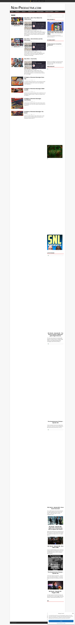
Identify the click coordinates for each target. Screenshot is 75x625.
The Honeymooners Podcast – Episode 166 (55, 422)
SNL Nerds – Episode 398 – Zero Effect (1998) (55, 546)
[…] (30, 83)
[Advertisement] (55, 609)
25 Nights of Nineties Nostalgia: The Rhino (33, 112)
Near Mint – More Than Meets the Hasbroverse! (33, 18)
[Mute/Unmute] (36, 26)
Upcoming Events (51, 40)
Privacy (64, 623)
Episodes (17, 11)
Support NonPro (40, 11)
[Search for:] (55, 16)
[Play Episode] (34, 26)
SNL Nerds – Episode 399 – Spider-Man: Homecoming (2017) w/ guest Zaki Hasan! (55, 528)
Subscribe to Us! (31, 11)
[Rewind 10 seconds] (37, 26)
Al (32, 80)
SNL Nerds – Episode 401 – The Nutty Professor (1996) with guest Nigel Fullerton (55, 334)
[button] (72, 613)
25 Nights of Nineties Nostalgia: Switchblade (32, 99)
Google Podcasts (36, 30)
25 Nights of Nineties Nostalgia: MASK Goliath (34, 89)
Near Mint (33, 20)
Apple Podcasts (30, 30)
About (12, 11)
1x (39, 26)
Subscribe (37, 28)
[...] (59, 341)
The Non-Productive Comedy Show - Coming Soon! (54, 44)
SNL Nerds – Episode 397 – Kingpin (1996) (55, 592)
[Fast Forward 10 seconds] (41, 26)
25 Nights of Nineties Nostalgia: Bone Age (34, 78)
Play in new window (27, 29)
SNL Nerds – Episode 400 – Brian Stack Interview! (55, 508)
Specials (23, 11)
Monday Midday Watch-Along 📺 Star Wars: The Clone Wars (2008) (55, 33)
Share (41, 28)
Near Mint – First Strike (30, 58)
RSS (40, 30)
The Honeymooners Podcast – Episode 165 (55, 572)
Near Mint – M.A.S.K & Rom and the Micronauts (33, 39)
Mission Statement (49, 11)
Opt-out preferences (60, 623)
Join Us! (56, 11)
